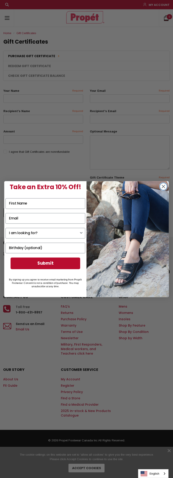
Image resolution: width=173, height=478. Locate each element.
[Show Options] (81, 233)
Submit (45, 263)
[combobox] (153, 473)
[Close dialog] (163, 186)
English (154, 473)
